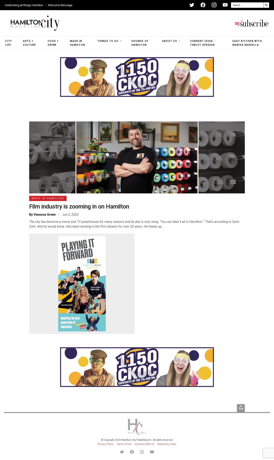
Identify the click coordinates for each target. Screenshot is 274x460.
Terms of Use (124, 444)
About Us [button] (170, 41)
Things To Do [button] (108, 41)
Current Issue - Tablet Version (202, 43)
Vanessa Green (45, 214)
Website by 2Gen (166, 444)
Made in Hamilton (77, 43)
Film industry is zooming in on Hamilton (79, 206)
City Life (8, 43)
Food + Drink (53, 43)
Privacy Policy (106, 444)
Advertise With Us (144, 444)
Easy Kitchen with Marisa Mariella (247, 43)
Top (241, 408)
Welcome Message (60, 5)
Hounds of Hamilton (139, 43)
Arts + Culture (29, 43)
